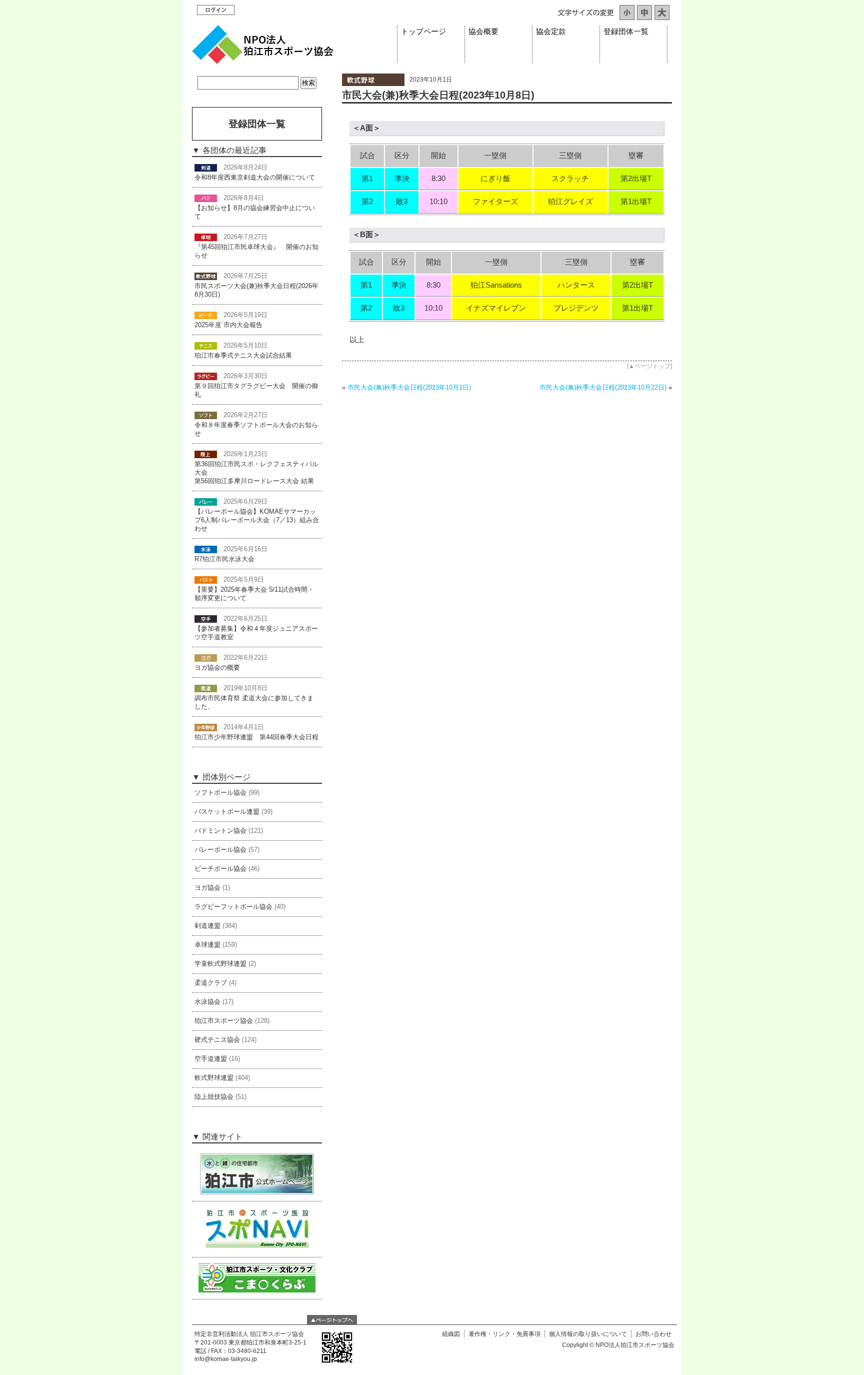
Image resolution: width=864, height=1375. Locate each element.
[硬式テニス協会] (205, 345)
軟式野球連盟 (214, 1077)
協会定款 (551, 32)
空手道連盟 (210, 1058)
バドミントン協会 (220, 830)
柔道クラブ (210, 982)
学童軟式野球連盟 (220, 963)
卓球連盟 (207, 944)
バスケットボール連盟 (227, 811)
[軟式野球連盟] (373, 84)
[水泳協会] (205, 549)
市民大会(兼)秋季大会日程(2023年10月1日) (409, 387)
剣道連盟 (207, 925)
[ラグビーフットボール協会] (205, 376)
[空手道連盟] (205, 618)
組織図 (451, 1333)
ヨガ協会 (207, 887)
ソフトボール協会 (220, 792)
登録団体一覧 (626, 32)
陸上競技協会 (214, 1096)
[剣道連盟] (205, 167)
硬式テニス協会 (217, 1039)
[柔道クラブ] (205, 688)
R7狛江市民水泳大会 (224, 559)
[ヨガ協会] (205, 657)
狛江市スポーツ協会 (223, 1020)
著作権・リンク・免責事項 (504, 1333)
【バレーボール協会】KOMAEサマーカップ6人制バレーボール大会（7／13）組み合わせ (256, 520)
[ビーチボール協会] (205, 315)
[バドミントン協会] (205, 198)
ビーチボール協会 (220, 868)
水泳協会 (207, 1001)
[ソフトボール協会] (205, 415)
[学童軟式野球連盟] (205, 727)
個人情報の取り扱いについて (588, 1333)
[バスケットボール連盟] (205, 579)
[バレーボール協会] (205, 501)
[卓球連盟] (205, 237)
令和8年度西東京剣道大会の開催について (254, 177)
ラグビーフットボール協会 (233, 906)
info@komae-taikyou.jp (225, 1358)
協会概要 (483, 32)
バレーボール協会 (220, 849)
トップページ (423, 32)
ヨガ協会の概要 (217, 667)
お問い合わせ (654, 1333)
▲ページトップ (649, 366)
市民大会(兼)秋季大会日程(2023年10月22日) (603, 387)
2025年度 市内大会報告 (228, 325)
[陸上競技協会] (205, 454)
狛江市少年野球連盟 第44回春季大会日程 (256, 737)
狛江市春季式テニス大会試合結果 (243, 355)
